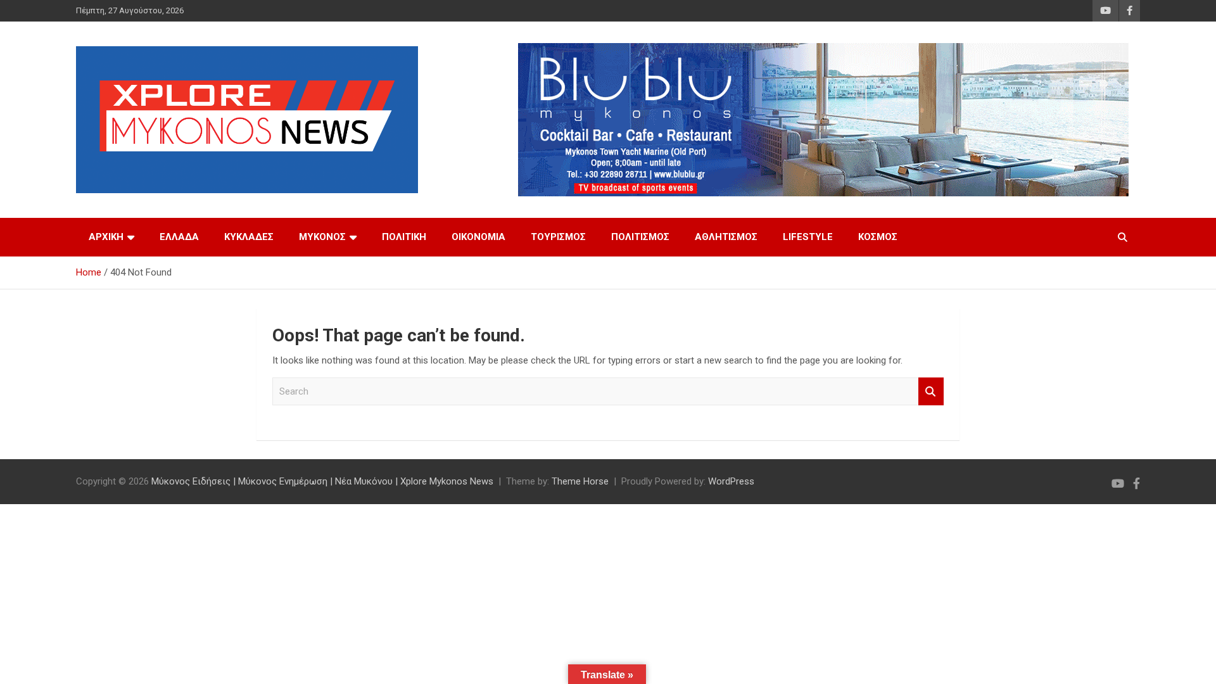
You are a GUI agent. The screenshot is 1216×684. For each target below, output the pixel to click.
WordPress (731, 481)
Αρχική (106, 237)
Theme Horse (580, 481)
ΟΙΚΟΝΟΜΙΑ (478, 237)
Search (931, 391)
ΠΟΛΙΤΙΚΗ (404, 237)
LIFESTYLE (808, 237)
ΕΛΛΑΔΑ (179, 237)
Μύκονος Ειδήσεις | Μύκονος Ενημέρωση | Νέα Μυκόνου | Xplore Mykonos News (322, 481)
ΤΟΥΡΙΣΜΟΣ (558, 237)
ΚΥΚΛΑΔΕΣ (249, 237)
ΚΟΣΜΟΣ (877, 237)
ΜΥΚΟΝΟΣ (322, 237)
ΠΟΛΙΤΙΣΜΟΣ (640, 237)
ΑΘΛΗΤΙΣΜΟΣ (726, 237)
